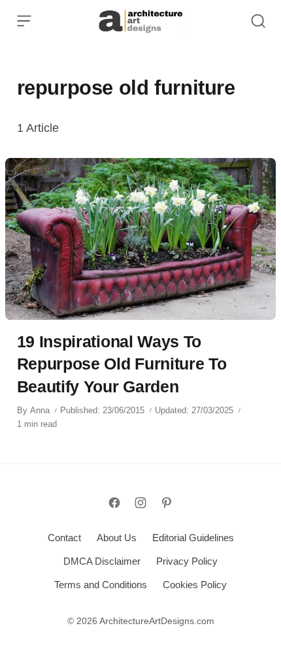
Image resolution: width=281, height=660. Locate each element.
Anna (40, 410)
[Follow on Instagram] (140, 502)
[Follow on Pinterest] (166, 502)
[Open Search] (258, 21)
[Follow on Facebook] (114, 502)
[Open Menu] (24, 21)
